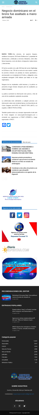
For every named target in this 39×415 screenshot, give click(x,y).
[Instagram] (26, 215)
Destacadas (9, 6)
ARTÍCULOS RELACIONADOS (11, 142)
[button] (36, 2)
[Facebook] (12, 215)
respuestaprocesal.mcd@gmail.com (23, 394)
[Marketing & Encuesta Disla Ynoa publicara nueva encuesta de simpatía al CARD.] (6, 297)
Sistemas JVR (28, 390)
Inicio (3, 6)
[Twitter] (19, 215)
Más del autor (27, 142)
